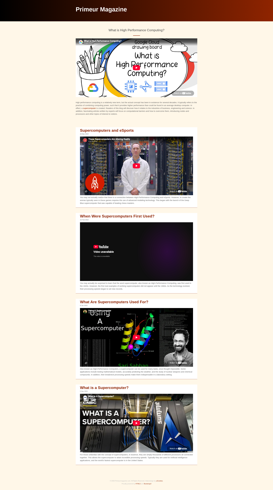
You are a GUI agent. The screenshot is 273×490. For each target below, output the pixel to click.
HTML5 (138, 484)
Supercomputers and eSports (107, 130)
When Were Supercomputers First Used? (117, 216)
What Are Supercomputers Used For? (114, 302)
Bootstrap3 (147, 484)
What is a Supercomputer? (104, 387)
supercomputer (89, 108)
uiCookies (159, 481)
